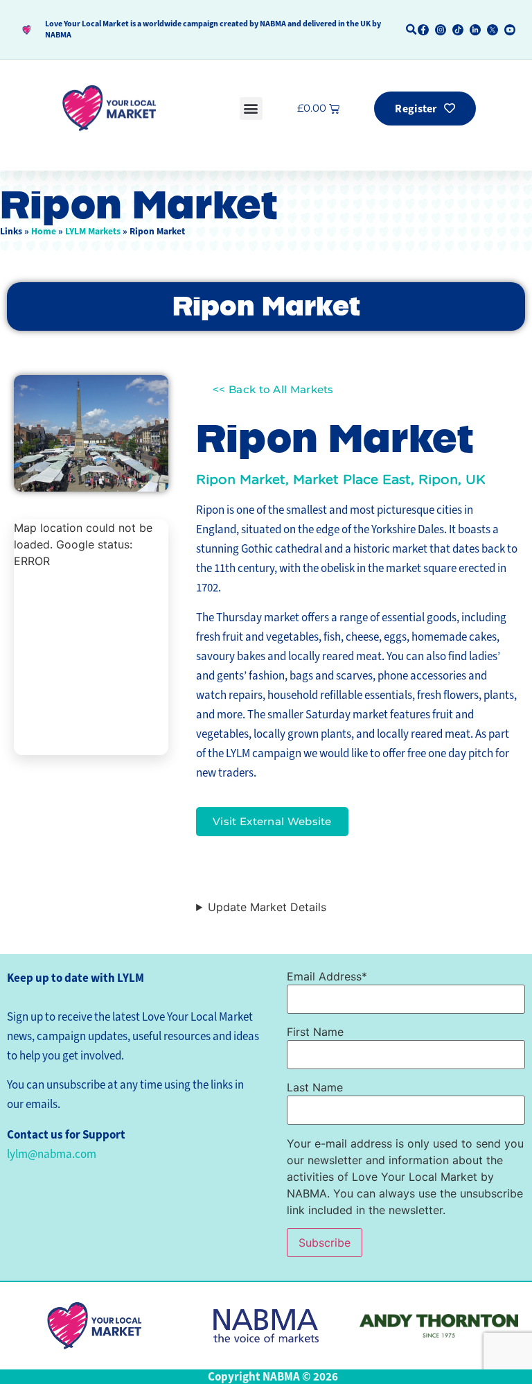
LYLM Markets (93, 231)
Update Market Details (267, 907)
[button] (412, 29)
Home (43, 231)
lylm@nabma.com (51, 1154)
